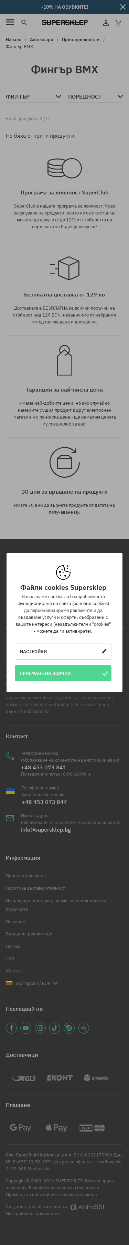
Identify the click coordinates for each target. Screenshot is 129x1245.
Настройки (33, 651)
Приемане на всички (45, 673)
